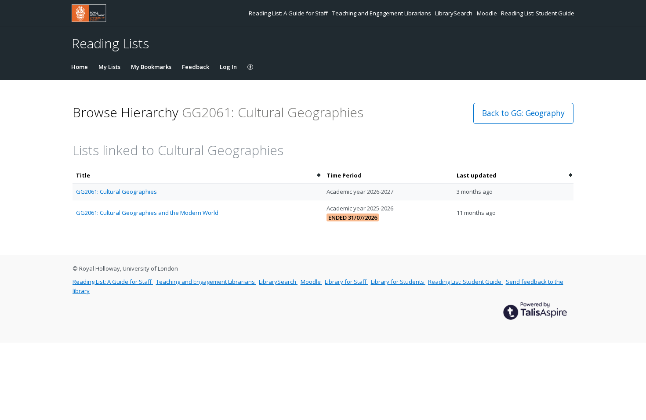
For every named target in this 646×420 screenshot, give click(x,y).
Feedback (195, 67)
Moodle (487, 13)
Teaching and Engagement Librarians (382, 13)
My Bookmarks (151, 67)
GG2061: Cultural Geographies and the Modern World (147, 213)
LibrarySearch (454, 13)
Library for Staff (346, 282)
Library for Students (398, 282)
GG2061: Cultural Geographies (116, 192)
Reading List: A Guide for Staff (289, 13)
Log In (228, 67)
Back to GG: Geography (523, 113)
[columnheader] (198, 175)
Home (79, 67)
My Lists (109, 67)
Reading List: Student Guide (537, 13)
